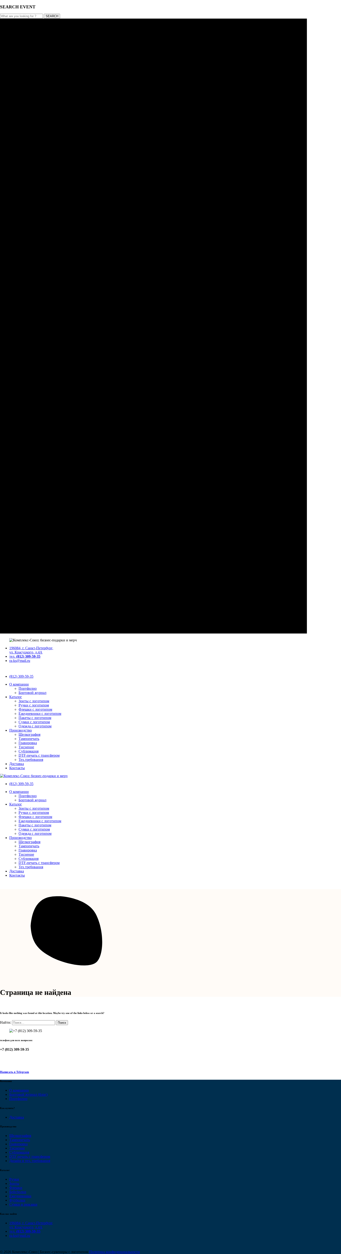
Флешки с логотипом (35, 709)
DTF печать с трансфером (29, 1156)
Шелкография (29, 734)
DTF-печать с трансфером (39, 755)
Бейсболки (17, 1192)
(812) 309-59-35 (21, 676)
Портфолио (28, 688)
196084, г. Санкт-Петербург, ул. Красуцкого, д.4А (31, 650)
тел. (24, 656)
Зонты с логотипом (34, 701)
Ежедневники (20, 1196)
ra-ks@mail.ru (19, 661)
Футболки (17, 1200)
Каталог (15, 697)
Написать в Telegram (14, 1072)
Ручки (14, 1179)
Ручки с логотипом (34, 705)
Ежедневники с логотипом (40, 714)
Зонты (14, 1183)
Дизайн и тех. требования (29, 1161)
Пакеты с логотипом (35, 718)
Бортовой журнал (32, 693)
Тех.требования (31, 760)
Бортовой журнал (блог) (28, 1094)
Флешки (15, 1188)
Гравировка (28, 743)
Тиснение (26, 747)
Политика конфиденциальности (114, 1252)
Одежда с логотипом (35, 726)
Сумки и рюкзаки (23, 1204)
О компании (19, 684)
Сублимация (29, 751)
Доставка (16, 764)
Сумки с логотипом (34, 722)
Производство (20, 730)
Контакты (17, 768)
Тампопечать (29, 739)
